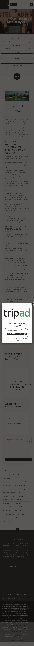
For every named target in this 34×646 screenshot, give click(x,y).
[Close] (32, 303)
